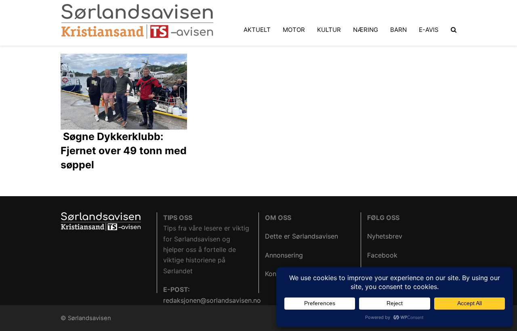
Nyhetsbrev (384, 236)
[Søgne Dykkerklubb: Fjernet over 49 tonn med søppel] (124, 91)
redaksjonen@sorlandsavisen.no (212, 300)
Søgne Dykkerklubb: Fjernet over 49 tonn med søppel (124, 150)
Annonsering (284, 255)
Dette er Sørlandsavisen (301, 236)
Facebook (382, 255)
